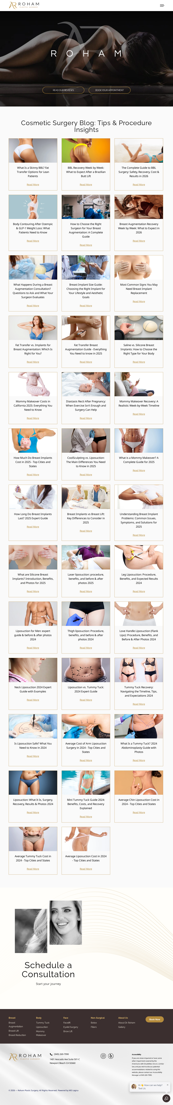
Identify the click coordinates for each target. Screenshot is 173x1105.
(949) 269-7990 (61, 1054)
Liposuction (42, 1027)
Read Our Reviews (63, 90)
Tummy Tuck (42, 1022)
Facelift (66, 1022)
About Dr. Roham (126, 1022)
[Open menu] (162, 5)
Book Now (154, 1019)
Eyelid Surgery (70, 1027)
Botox (94, 1022)
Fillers (94, 1027)
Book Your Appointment (109, 90)
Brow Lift (67, 1031)
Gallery (121, 1027)
